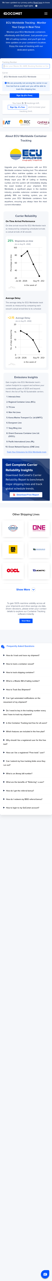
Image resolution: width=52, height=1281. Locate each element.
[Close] (36, 6)
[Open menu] (46, 13)
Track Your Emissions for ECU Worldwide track (26, 452)
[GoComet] (12, 13)
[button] (45, 1274)
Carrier (5, 72)
